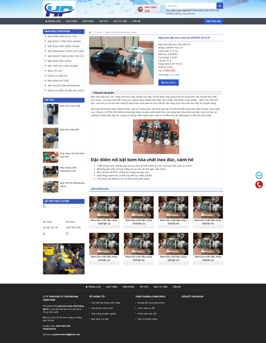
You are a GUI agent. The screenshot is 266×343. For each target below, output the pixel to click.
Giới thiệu (71, 21)
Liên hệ (136, 21)
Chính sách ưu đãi (146, 308)
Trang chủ (53, 21)
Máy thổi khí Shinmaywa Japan (72, 184)
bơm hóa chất (128, 96)
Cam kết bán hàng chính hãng (105, 302)
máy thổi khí (189, 13)
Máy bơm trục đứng (59, 61)
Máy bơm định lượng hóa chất (66, 51)
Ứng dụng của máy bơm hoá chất (72, 155)
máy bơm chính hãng (192, 10)
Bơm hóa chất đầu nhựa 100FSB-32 (104, 222)
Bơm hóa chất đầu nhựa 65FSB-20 (208, 258)
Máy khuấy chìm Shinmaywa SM (68, 169)
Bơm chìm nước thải (70, 105)
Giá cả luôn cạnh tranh (102, 308)
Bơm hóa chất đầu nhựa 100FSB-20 (139, 222)
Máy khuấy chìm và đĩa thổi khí (66, 56)
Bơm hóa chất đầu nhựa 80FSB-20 (104, 258)
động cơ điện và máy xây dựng (66, 90)
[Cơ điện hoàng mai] (59, 8)
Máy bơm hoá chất (58, 80)
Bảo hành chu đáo (100, 319)
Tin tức (103, 21)
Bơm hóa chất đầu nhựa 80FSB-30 (208, 222)
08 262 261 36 (50, 227)
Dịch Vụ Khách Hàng (147, 319)
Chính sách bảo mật (147, 313)
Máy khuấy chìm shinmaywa (64, 85)
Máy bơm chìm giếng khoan (63, 46)
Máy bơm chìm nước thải (62, 36)
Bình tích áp (55, 71)
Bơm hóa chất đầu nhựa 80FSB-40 (173, 222)
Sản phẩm (88, 21)
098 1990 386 (73, 227)
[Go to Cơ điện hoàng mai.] (90, 32)
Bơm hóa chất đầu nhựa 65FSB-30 (173, 258)
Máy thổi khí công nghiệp (63, 66)
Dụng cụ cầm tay (58, 75)
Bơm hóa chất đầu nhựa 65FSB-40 (139, 258)
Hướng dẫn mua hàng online (151, 302)
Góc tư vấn (120, 21)
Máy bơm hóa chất (69, 129)
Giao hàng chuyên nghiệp (103, 313)
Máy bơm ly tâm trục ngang (64, 41)
